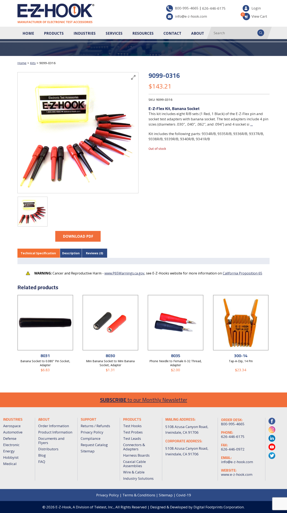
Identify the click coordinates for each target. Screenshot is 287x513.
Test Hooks (132, 425)
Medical (10, 463)
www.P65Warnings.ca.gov (124, 273)
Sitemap (88, 451)
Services (114, 33)
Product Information (55, 432)
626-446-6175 (214, 8)
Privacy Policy (92, 432)
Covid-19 (183, 495)
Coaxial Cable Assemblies (134, 463)
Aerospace (12, 425)
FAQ (41, 461)
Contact (172, 33)
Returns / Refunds (95, 425)
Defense (9, 438)
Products (54, 33)
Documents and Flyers (51, 440)
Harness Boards (136, 455)
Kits (33, 63)
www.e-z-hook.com (236, 474)
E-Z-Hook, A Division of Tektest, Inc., (85, 507)
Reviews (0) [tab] (94, 253)
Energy (9, 451)
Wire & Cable (134, 472)
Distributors (48, 449)
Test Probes (133, 432)
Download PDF (78, 236)
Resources (143, 33)
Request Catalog (94, 444)
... (251, 124)
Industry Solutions (138, 478)
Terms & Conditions (138, 495)
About (197, 33)
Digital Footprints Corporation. (219, 507)
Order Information (53, 425)
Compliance (90, 438)
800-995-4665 (187, 8)
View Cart (255, 16)
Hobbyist (10, 457)
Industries (85, 33)
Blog (42, 455)
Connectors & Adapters (134, 446)
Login (256, 8)
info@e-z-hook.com (191, 16)
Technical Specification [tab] (38, 253)
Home (28, 33)
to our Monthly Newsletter (143, 400)
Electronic (11, 444)
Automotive (12, 432)
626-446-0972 (233, 449)
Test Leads (132, 438)
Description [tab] (71, 253)
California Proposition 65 (242, 273)
